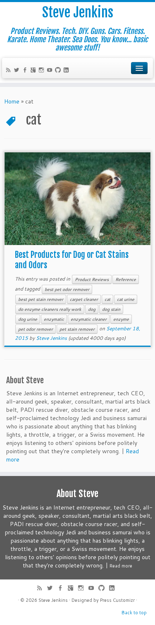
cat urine (125, 299)
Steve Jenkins (77, 12)
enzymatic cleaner (89, 319)
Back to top (134, 612)
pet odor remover (35, 329)
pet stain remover (77, 329)
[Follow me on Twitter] (18, 71)
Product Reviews (92, 279)
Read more (121, 565)
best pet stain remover (40, 299)
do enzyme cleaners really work (49, 309)
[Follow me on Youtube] (51, 71)
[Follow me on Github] (59, 71)
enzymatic (54, 319)
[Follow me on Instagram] (42, 71)
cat (107, 299)
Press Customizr (117, 600)
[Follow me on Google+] (34, 71)
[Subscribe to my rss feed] (9, 71)
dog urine (27, 319)
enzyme (121, 319)
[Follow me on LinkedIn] (67, 71)
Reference (125, 279)
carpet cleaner (84, 299)
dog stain (111, 309)
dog (91, 309)
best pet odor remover (67, 289)
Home (11, 101)
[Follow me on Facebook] (26, 71)
